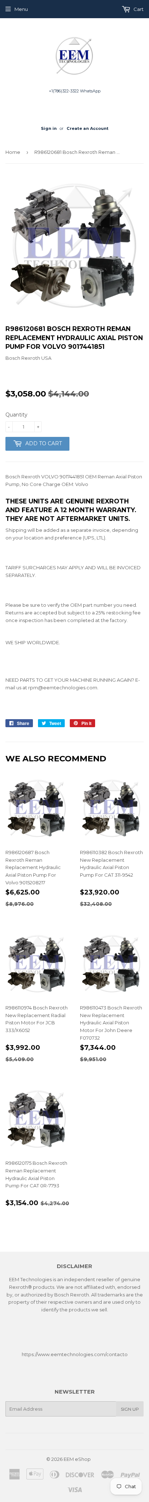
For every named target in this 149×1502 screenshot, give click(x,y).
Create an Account (87, 128)
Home (12, 152)
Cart (138, 9)
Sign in (49, 128)
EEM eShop (77, 1459)
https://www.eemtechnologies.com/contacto (75, 1354)
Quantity (16, 414)
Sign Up (130, 1409)
